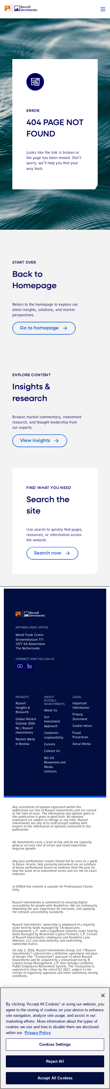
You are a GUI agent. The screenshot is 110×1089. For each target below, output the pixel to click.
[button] (103, 9)
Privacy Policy (38, 1033)
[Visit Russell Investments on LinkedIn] (29, 666)
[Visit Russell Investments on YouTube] (20, 666)
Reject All (55, 1061)
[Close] (103, 995)
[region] (55, 1038)
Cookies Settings (55, 1044)
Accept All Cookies (55, 1078)
